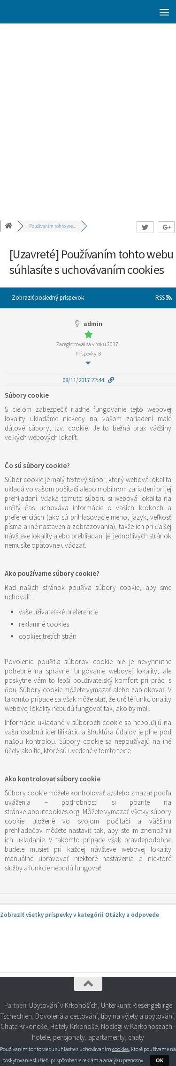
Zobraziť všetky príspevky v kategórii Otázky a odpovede (79, 915)
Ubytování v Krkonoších (63, 1005)
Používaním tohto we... (52, 226)
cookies (120, 1048)
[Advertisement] (88, 116)
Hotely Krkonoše (74, 1026)
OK (159, 1060)
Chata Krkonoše (23, 1026)
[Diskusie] (9, 226)
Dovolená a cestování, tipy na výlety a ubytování (104, 1016)
